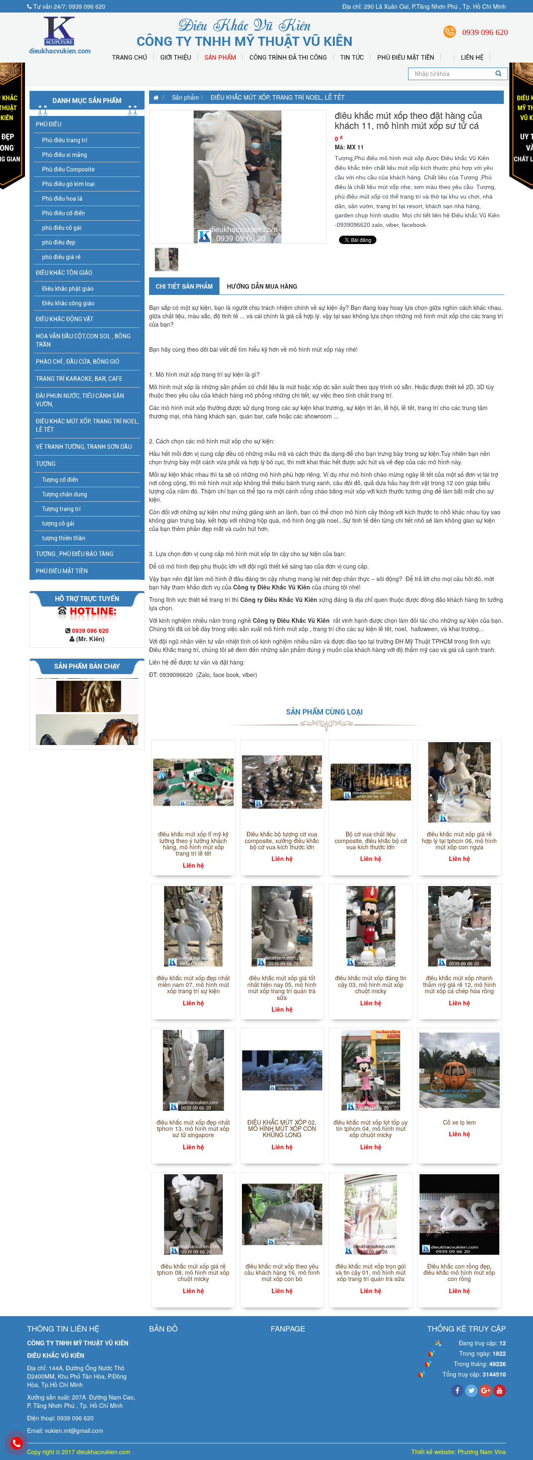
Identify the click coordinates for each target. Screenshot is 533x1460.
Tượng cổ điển (60, 479)
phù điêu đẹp (58, 242)
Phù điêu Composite (68, 169)
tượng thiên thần (63, 538)
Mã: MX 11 (349, 147)
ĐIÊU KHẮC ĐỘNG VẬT (64, 319)
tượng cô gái (58, 523)
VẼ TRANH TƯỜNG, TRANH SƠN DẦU (84, 446)
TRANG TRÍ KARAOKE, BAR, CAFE (79, 378)
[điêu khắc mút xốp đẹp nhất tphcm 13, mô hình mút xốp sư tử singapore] (193, 1069)
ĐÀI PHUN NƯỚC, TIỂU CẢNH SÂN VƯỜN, (80, 400)
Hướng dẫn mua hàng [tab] (262, 286)
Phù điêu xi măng (64, 154)
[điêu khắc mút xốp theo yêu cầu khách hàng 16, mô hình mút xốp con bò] (282, 1213)
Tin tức (352, 57)
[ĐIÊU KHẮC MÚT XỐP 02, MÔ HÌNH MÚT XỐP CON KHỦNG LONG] (282, 1069)
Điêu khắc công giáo (68, 303)
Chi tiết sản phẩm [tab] (184, 286)
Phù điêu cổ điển (63, 213)
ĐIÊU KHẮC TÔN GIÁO (64, 272)
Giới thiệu (175, 57)
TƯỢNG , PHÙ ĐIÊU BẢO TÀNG (74, 554)
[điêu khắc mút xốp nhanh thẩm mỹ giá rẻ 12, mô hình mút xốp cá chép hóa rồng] (459, 925)
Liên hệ (472, 57)
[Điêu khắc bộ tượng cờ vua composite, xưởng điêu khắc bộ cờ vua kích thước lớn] (282, 781)
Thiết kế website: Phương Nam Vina (458, 1451)
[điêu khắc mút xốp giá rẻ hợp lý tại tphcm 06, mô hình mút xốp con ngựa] (459, 781)
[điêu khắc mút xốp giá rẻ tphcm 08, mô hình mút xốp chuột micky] (193, 1213)
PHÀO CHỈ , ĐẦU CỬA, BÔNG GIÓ (78, 361)
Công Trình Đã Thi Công (288, 57)
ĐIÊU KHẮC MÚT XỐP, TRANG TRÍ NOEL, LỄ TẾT (87, 425)
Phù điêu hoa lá (62, 198)
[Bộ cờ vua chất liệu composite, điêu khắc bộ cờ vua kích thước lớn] (371, 781)
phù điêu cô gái (62, 227)
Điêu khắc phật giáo (68, 288)
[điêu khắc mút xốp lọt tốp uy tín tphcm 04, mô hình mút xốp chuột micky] (371, 1069)
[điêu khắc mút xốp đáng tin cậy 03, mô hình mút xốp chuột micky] (371, 925)
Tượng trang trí (61, 509)
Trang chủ (129, 57)
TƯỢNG (45, 464)
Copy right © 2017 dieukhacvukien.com (78, 1451)
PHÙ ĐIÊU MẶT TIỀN (405, 57)
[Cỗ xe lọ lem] (459, 1069)
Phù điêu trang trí (64, 140)
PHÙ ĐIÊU (48, 124)
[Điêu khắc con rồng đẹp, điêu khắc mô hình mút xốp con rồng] (459, 1213)
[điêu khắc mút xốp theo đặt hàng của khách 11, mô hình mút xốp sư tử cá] (237, 177)
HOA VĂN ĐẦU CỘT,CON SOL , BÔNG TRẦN (83, 340)
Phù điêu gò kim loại (68, 184)
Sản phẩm (220, 57)
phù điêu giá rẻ (61, 257)
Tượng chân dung (64, 494)
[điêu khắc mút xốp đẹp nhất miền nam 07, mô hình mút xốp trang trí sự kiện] (193, 925)
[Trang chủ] (154, 97)
